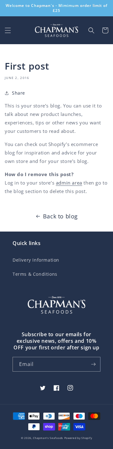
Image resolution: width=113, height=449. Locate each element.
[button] (8, 30)
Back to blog (60, 216)
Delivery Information (36, 260)
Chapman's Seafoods (48, 438)
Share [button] (18, 93)
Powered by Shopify (78, 438)
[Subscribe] (93, 364)
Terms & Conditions (35, 274)
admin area (69, 183)
